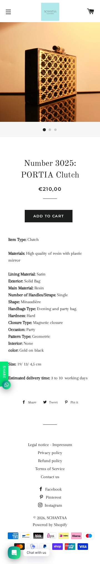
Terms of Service (50, 468)
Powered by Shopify (50, 524)
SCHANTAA (57, 517)
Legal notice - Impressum (50, 444)
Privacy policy (50, 452)
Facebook (53, 489)
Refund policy (50, 460)
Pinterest (53, 497)
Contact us (50, 476)
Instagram (53, 505)
